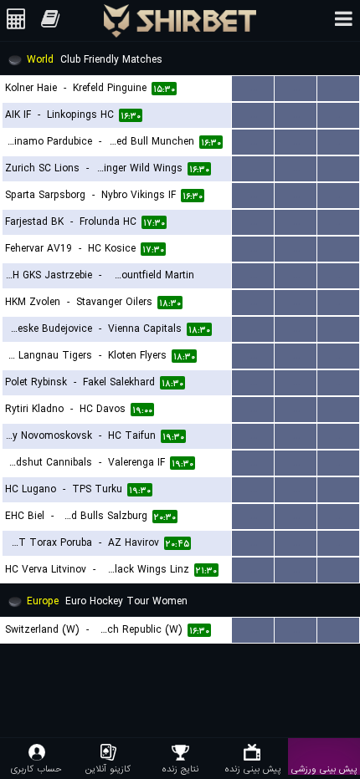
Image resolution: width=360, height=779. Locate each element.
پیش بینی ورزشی (324, 768)
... (253, 88)
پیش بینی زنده (252, 768)
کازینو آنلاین (108, 768)
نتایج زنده (180, 768)
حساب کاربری (36, 768)
